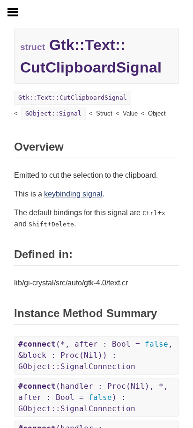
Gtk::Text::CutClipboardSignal (72, 97)
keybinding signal (73, 194)
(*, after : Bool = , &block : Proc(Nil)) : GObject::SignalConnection (95, 355)
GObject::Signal (53, 113)
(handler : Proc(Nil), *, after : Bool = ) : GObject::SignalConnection (93, 397)
